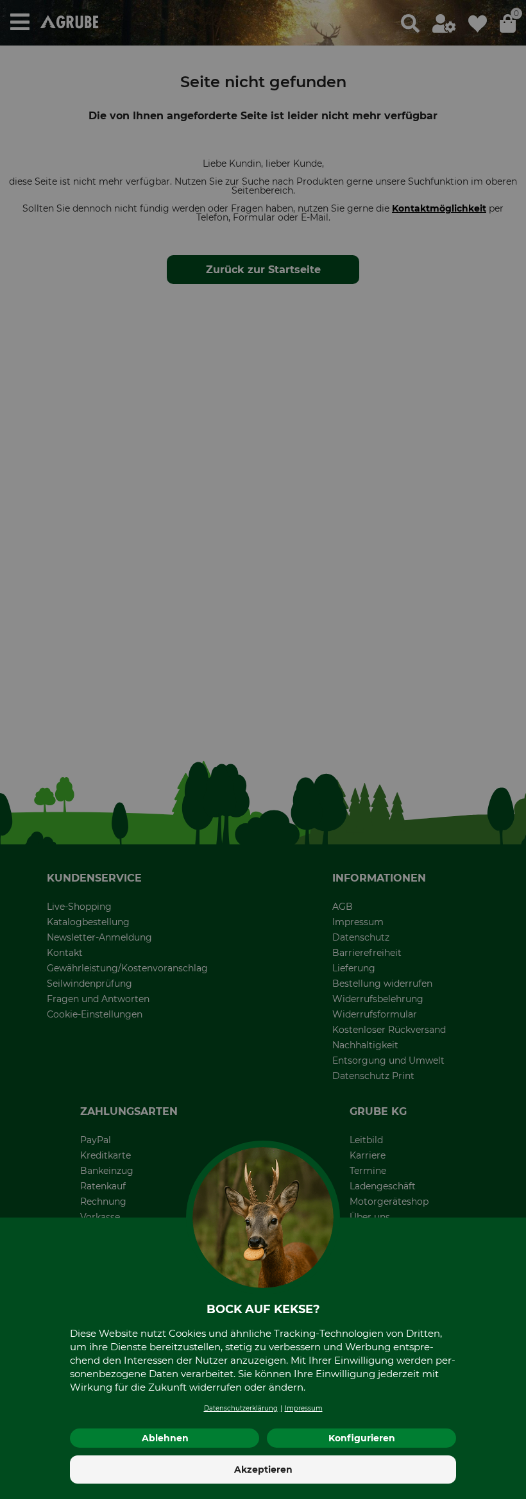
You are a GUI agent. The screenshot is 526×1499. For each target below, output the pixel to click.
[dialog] (263, 749)
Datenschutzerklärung (241, 1408)
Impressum (304, 1408)
